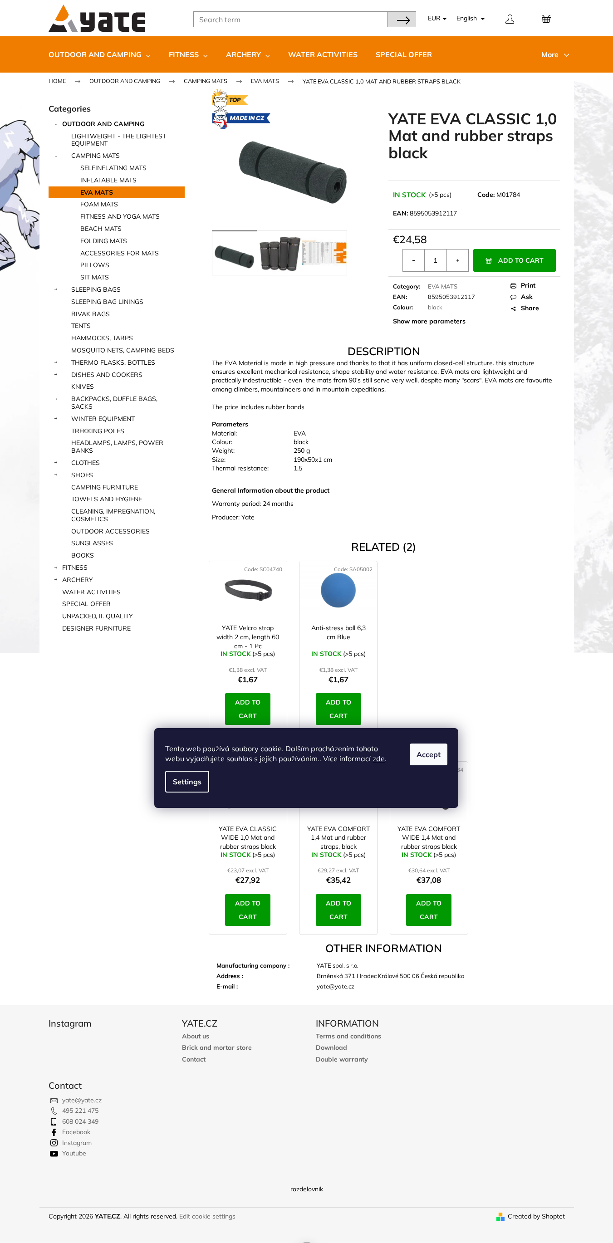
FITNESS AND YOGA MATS (120, 216)
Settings (187, 781)
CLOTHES (85, 463)
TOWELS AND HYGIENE (106, 499)
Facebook (76, 1132)
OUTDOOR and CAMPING (103, 124)
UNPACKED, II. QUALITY (97, 616)
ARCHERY (77, 580)
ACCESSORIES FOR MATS (119, 253)
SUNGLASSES (92, 543)
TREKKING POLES (97, 431)
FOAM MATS (99, 204)
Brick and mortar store (217, 1047)
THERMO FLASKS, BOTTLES (113, 362)
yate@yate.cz (82, 1100)
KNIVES (82, 386)
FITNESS (75, 567)
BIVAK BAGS (90, 314)
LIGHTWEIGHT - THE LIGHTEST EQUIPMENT (118, 140)
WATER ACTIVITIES (91, 592)
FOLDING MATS (103, 241)
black (435, 307)
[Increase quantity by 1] (457, 260)
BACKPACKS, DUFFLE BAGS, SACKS (114, 403)
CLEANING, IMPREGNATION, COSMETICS (113, 515)
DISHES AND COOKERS (106, 375)
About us (195, 1036)
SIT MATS (94, 277)
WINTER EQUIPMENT (103, 419)
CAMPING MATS (95, 156)
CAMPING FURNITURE (104, 487)
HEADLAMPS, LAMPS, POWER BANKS (117, 447)
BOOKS (82, 555)
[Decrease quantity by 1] (414, 260)
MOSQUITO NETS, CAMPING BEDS (122, 350)
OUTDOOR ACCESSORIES (110, 531)
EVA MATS (96, 192)
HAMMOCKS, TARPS (102, 338)
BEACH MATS (101, 229)
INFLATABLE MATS (108, 180)
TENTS (81, 326)
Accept (429, 754)
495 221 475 (80, 1110)
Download (331, 1047)
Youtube (74, 1153)
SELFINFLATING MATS (113, 168)
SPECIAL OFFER (86, 604)
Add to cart (521, 260)
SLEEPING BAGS (96, 289)
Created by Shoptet (536, 1216)
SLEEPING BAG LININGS (107, 302)
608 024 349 (80, 1121)
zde (379, 758)
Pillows (94, 265)
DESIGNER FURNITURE (96, 628)
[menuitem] (99, 54)
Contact (194, 1059)
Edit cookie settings (207, 1216)
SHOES (82, 475)
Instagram (77, 1143)
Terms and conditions (348, 1036)
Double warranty (342, 1059)
